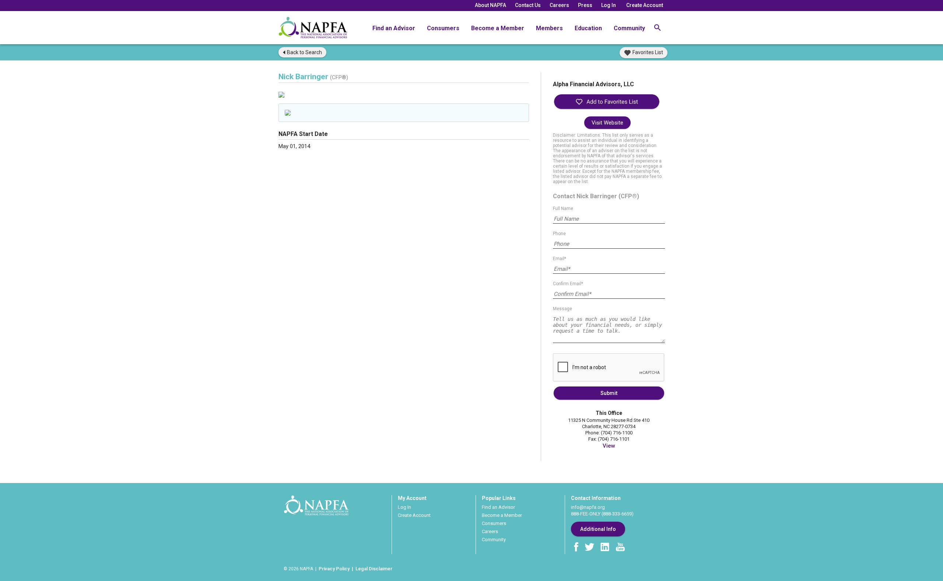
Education (588, 28)
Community (629, 28)
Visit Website (607, 122)
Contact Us (528, 5)
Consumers (443, 28)
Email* (559, 258)
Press (585, 5)
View (609, 445)
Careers (559, 5)
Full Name (563, 208)
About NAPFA (490, 5)
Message (562, 308)
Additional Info (598, 529)
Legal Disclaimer (373, 568)
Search (304, 52)
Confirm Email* (568, 283)
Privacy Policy (334, 568)
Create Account (644, 5)
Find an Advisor (393, 28)
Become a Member (497, 28)
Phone (559, 233)
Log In (608, 5)
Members (549, 28)
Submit (608, 393)
